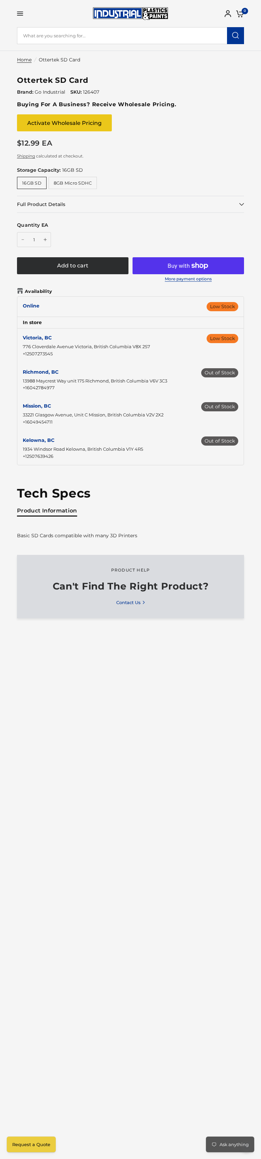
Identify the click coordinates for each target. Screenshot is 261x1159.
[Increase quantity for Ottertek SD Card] (45, 239)
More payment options (188, 279)
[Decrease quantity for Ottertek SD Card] (22, 239)
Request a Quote (31, 1144)
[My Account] (227, 13)
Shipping (26, 155)
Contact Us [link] (128, 602)
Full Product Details (41, 204)
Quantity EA (32, 225)
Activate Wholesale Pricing (64, 123)
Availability (38, 291)
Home (24, 60)
